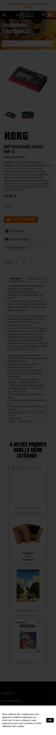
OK (50, 720)
